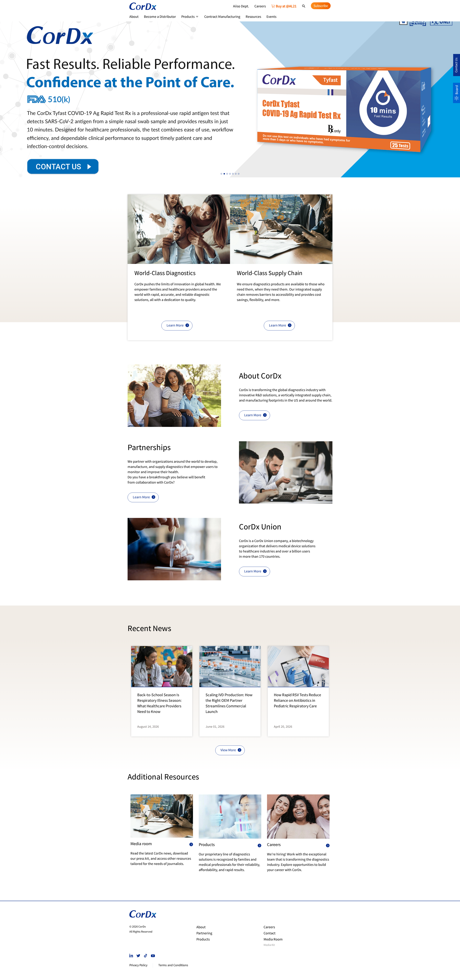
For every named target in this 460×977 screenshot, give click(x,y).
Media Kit (269, 945)
